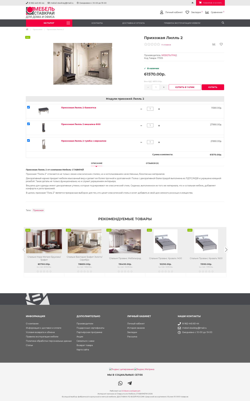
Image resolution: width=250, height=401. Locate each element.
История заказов (136, 328)
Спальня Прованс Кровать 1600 (165, 258)
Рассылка (132, 336)
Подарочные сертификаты (90, 328)
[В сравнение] (60, 236)
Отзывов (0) (152, 163)
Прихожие (37, 29)
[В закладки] (60, 231)
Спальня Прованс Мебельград (85, 258)
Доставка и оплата (133, 23)
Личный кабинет (136, 323)
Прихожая (38, 210)
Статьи (29, 345)
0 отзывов (166, 45)
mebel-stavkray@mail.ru (194, 328)
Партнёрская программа (89, 332)
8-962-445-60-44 (190, 323)
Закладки (132, 332)
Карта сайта (83, 349)
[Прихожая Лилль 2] (82, 63)
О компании (32, 323)
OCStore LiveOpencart (130, 391)
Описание (96, 163)
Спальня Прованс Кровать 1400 (125, 258)
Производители (85, 323)
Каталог (49, 23)
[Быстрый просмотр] (60, 242)
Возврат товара (85, 345)
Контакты (97, 23)
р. (193, 3)
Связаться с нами (85, 341)
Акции (80, 336)
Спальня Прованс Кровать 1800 (206, 258)
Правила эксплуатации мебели (182, 23)
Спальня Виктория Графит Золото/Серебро (44, 258)
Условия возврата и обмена (40, 332)
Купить (212, 87)
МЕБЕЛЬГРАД (169, 55)
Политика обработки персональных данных (49, 341)
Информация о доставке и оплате (43, 328)
